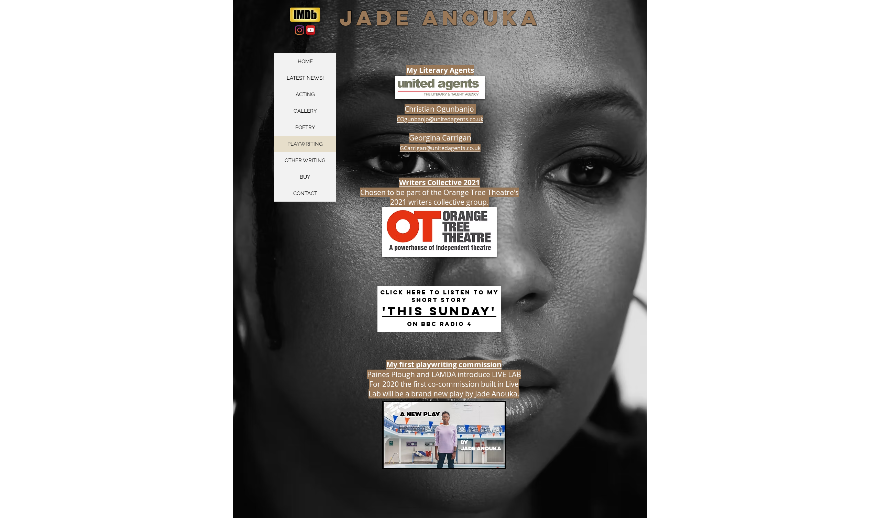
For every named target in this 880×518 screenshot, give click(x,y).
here (416, 292)
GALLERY (305, 111)
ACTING (305, 94)
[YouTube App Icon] (310, 30)
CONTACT (305, 193)
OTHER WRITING (305, 160)
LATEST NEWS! (305, 78)
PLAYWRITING (305, 144)
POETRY (305, 127)
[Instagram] (299, 30)
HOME (305, 61)
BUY (305, 177)
